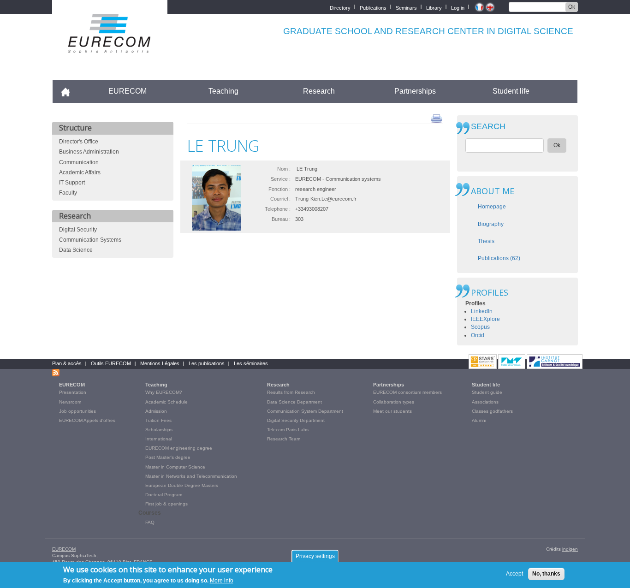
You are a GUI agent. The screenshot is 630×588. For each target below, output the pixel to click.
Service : (281, 179)
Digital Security (78, 229)
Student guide (487, 392)
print (436, 118)
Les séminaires (251, 363)
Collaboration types (393, 401)
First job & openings (166, 503)
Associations (485, 401)
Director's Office (78, 141)
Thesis (486, 241)
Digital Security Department (296, 420)
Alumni (479, 420)
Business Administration (89, 151)
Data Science (76, 250)
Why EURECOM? (163, 392)
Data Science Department (294, 401)
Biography (491, 224)
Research (319, 91)
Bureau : (281, 219)
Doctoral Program (163, 494)
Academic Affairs (80, 172)
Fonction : (279, 189)
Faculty (68, 193)
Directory (340, 7)
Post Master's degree (167, 457)
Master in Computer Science (175, 466)
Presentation (72, 392)
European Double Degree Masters (181, 485)
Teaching (223, 91)
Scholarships (158, 429)
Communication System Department (305, 411)
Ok (571, 7)
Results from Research (291, 392)
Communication (79, 162)
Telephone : (278, 209)
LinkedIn (482, 311)
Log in (457, 7)
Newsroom (70, 401)
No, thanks (546, 573)
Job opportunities (77, 411)
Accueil (69, 91)
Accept (514, 573)
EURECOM (127, 91)
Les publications (207, 363)
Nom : (284, 169)
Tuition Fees (158, 420)
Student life (511, 91)
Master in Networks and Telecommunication (191, 476)
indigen (570, 549)
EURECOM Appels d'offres (87, 420)
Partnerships (415, 91)
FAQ (150, 522)
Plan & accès (67, 363)
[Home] (109, 47)
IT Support (72, 182)
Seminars (406, 7)
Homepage (492, 206)
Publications (373, 7)
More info (221, 580)
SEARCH (488, 126)
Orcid (477, 335)
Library (434, 7)
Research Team (283, 438)
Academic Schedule (166, 401)
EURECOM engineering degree (178, 448)
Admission (156, 411)
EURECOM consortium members (407, 392)
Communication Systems (90, 240)
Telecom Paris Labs (288, 429)
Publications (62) (499, 258)
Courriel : (280, 199)
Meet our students (392, 411)
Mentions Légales (159, 363)
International (158, 438)
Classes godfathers (492, 411)
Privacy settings (315, 556)
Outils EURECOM (111, 363)
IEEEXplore (485, 319)
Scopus (480, 327)
